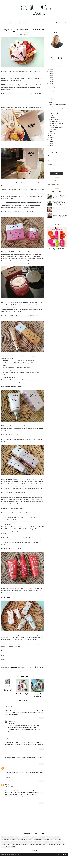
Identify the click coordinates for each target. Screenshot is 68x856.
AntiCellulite (17, 670)
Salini (18, 854)
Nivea (55, 839)
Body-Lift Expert (26, 670)
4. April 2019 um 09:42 (9, 706)
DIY (2, 846)
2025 (49, 71)
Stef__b (6, 767)
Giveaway (45, 844)
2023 (49, 75)
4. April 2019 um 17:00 (9, 769)
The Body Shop (5, 839)
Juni (50, 98)
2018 (49, 137)
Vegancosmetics (37, 841)
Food (63, 844)
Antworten (41, 717)
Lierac (39, 671)
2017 (49, 139)
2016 (49, 141)
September (51, 91)
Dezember (51, 85)
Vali (6, 704)
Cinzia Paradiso (11, 721)
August (51, 94)
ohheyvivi (7, 784)
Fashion (21, 841)
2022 (49, 77)
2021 (49, 79)
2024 (49, 73)
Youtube (13, 846)
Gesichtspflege (37, 839)
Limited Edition (5, 844)
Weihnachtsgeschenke (47, 841)
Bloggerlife (13, 839)
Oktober (51, 89)
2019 (49, 83)
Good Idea (7, 846)
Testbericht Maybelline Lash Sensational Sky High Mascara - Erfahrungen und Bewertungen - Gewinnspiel (60, 209)
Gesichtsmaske (28, 841)
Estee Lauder (29, 839)
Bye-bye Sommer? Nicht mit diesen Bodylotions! (57, 249)
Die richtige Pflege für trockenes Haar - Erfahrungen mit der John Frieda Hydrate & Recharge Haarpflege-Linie (59, 203)
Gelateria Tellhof (25, 671)
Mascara (32, 844)
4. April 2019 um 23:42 (9, 786)
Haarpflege (4, 841)
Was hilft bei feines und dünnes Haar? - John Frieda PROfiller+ (60, 216)
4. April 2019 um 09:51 (12, 723)
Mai (50, 100)
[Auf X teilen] (38, 667)
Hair (51, 839)
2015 (49, 143)
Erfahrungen (33, 836)
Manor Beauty (25, 844)
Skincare (4, 836)
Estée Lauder (52, 844)
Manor (59, 839)
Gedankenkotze (55, 836)
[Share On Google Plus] (43, 667)
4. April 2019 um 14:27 (9, 754)
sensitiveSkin (39, 844)
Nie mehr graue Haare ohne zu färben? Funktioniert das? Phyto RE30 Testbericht (59, 196)
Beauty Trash (41, 836)
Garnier (58, 844)
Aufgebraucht (25, 836)
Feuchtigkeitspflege (59, 841)
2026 (49, 69)
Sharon (6, 753)
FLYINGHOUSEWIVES (8, 854)
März (50, 131)
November (51, 87)
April (50, 102)
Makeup (14, 836)
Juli (50, 96)
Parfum (12, 844)
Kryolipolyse (34, 671)
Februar (51, 133)
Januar (50, 135)
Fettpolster (17, 671)
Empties (9, 836)
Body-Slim (33, 670)
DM (17, 841)
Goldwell (18, 844)
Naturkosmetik (21, 839)
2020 (49, 81)
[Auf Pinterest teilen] (40, 667)
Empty (19, 836)
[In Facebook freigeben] (35, 667)
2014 (49, 145)
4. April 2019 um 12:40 (9, 739)
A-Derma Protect (9, 670)
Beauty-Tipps (12, 841)
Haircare (48, 836)
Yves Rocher (46, 839)
